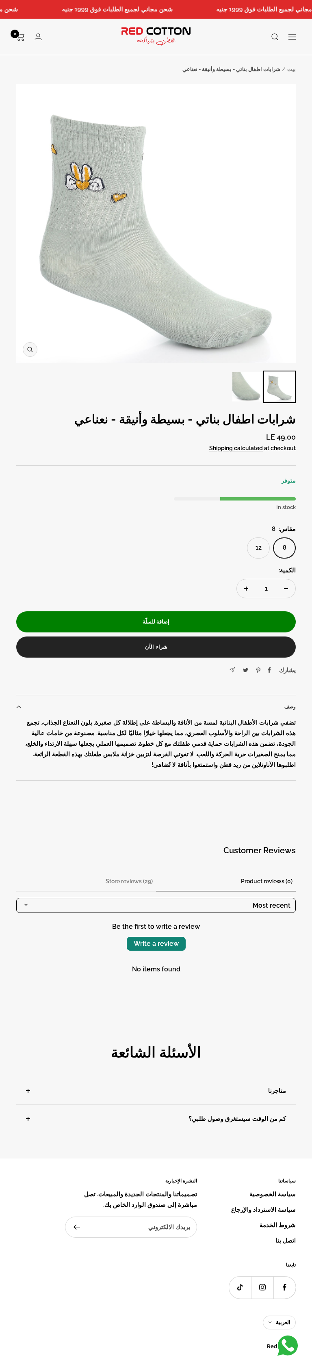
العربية (283, 1322)
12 (259, 547)
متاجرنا (277, 1090)
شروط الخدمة (278, 1225)
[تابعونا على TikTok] (240, 1287)
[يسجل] (76, 1227)
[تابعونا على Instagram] (262, 1287)
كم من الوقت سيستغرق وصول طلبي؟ (237, 1118)
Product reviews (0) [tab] (266, 881)
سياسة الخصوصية (272, 1194)
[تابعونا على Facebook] (284, 1287)
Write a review (156, 943)
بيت (291, 69)
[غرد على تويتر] (245, 670)
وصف (290, 707)
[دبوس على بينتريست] (258, 670)
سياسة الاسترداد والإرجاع (263, 1209)
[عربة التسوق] (20, 37)
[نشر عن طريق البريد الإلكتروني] (232, 670)
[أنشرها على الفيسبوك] (269, 670)
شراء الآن (156, 647)
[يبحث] (275, 37)
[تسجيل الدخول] (38, 36)
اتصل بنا (285, 1240)
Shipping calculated (236, 448)
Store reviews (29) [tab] (129, 881)
